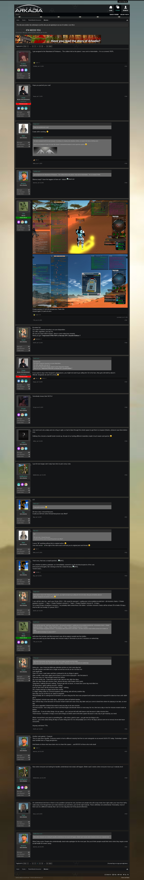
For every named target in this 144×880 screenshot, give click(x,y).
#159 (126, 814)
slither (23, 442)
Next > (50, 46)
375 (29, 226)
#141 (126, 66)
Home (110, 10)
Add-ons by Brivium (29, 877)
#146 (126, 342)
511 (29, 488)
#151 (126, 517)
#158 (126, 778)
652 (29, 190)
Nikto (23, 136)
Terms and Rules (125, 877)
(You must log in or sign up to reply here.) (118, 863)
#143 (126, 163)
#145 (126, 320)
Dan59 (23, 340)
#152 (126, 552)
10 (42, 46)
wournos (23, 183)
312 (29, 142)
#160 (126, 847)
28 (29, 78)
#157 (126, 751)
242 (29, 418)
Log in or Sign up (123, 1)
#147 (126, 382)
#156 (126, 729)
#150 (126, 475)
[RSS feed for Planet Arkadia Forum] (128, 874)
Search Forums (114, 14)
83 (29, 116)
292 (29, 822)
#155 (126, 641)
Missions (25, 32)
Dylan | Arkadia (36, 32)
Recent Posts (124, 14)
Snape (23, 97)
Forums (117, 10)
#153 (126, 575)
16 (47, 46)
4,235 (28, 112)
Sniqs (23, 815)
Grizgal (23, 408)
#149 (126, 441)
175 (29, 74)
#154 (126, 610)
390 (29, 452)
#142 (126, 96)
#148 (126, 407)
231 (29, 346)
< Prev (24, 46)
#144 (126, 182)
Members (125, 10)
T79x (23, 214)
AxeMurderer (23, 476)
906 (29, 519)
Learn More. (71, 25)
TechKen (23, 64)
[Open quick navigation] (127, 20)
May (23, 512)
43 (29, 194)
